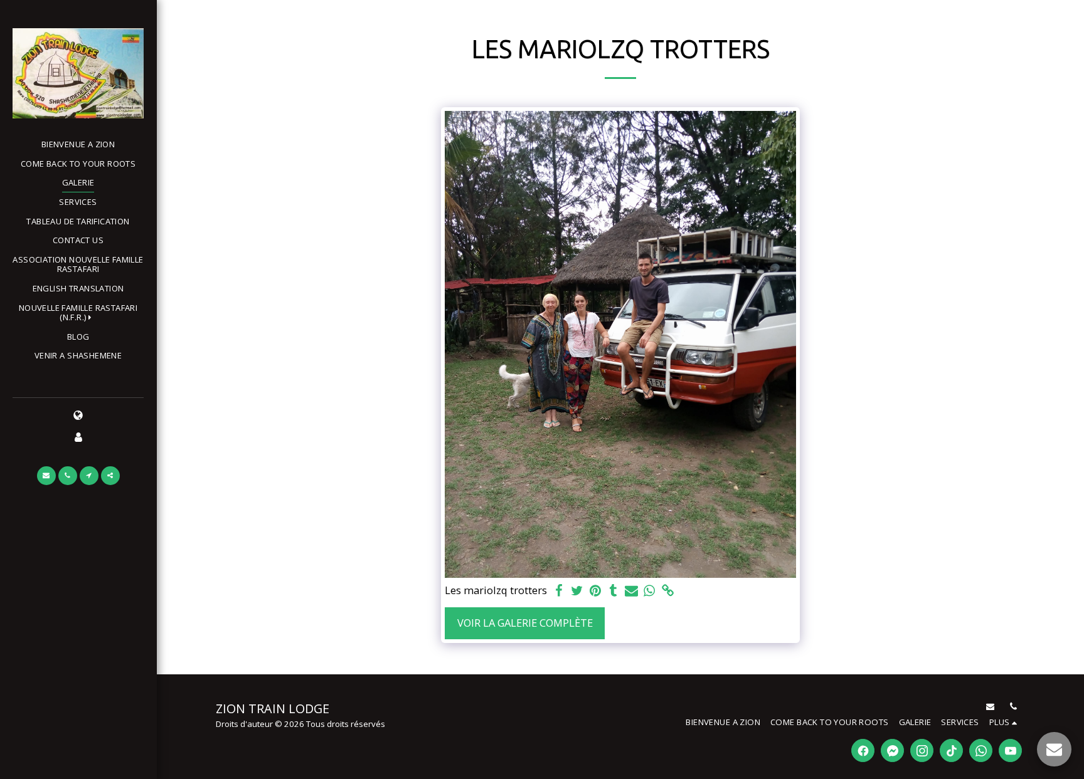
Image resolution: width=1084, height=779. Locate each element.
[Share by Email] (631, 591)
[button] (78, 313)
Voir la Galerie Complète (525, 622)
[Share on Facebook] (559, 591)
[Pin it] (595, 591)
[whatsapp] (649, 591)
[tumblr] (613, 591)
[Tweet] (576, 591)
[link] (667, 591)
